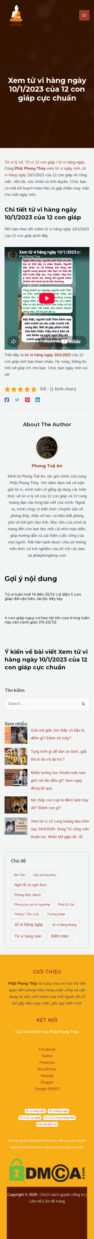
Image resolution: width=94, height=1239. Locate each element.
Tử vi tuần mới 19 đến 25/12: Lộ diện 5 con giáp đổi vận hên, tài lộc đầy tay (43, 596)
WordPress (47, 1069)
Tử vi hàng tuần (28, 936)
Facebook (47, 1049)
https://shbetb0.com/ (30, 1214)
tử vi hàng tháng (64, 925)
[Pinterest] (27, 399)
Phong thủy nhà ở (27, 895)
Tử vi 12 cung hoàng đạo (59, 1117)
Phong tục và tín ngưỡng (32, 904)
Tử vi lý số (14, 162)
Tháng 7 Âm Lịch (26, 914)
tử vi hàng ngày (71, 162)
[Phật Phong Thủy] (16, 15)
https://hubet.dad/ (32, 1208)
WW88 (56, 1208)
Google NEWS (47, 1089)
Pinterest (47, 1062)
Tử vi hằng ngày (58, 1111)
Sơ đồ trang (55, 1201)
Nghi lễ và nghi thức (30, 885)
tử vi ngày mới (67, 168)
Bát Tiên (19, 875)
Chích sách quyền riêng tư (62, 1194)
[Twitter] (17, 399)
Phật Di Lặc (66, 904)
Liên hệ (35, 1201)
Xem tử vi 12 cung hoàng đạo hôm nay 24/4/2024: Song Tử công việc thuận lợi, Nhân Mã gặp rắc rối (60, 829)
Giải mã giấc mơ (47, 1124)
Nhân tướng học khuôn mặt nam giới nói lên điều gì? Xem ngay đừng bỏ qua (58, 780)
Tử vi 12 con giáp (40, 162)
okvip (69, 1208)
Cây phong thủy (44, 875)
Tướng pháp (56, 914)
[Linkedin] (37, 399)
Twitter (47, 1056)
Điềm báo (60, 936)
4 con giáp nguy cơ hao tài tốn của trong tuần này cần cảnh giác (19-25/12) (47, 620)
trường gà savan (65, 1214)
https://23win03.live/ (56, 1221)
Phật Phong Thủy (22, 983)
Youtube (47, 1076)
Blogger (47, 1082)
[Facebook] (7, 399)
